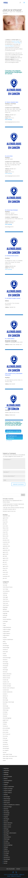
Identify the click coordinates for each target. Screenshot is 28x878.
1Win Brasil (5, 583)
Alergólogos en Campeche (12, 437)
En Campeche (9, 440)
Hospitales (5, 667)
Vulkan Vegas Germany (7, 758)
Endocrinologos (7, 798)
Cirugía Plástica (6, 635)
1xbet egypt (5, 597)
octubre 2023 (5, 530)
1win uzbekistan (6, 591)
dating (4, 641)
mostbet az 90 (6, 681)
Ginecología (5, 661)
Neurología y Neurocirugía (8, 702)
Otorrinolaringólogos (8, 845)
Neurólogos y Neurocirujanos (10, 833)
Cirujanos (5, 637)
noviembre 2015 (6, 576)
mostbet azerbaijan (7, 685)
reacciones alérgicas (9, 45)
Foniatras (5, 655)
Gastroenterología (6, 657)
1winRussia (5, 593)
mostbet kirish (6, 689)
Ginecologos (6, 810)
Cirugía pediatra (6, 631)
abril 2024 (5, 524)
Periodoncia (5, 726)
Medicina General (6, 675)
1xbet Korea (5, 599)
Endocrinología (6, 647)
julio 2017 (5, 562)
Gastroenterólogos (8, 806)
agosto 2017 (5, 560)
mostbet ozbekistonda (7, 692)
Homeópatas (6, 814)
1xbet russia (5, 603)
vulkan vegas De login (7, 754)
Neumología (5, 700)
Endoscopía (5, 651)
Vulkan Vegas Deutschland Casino (10, 756)
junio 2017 (5, 564)
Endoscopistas (7, 802)
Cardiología (5, 621)
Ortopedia (5, 716)
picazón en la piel (15, 41)
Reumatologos (7, 859)
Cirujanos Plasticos (8, 792)
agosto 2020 (5, 554)
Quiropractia (5, 744)
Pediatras (5, 724)
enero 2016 (5, 574)
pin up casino (5, 732)
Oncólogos (5, 712)
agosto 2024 (5, 518)
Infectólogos (6, 818)
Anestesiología (6, 611)
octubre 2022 (5, 544)
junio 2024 (5, 520)
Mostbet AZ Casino (7, 683)
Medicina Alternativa (7, 673)
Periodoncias (6, 851)
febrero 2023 (5, 536)
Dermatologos (7, 796)
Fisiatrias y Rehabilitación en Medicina (12, 804)
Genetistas (6, 808)
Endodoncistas (7, 800)
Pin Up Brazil (5, 730)
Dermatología (6, 645)
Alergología (18, 11)
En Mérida (7, 433)
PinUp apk (5, 738)
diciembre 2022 (6, 540)
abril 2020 (5, 556)
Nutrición (5, 704)
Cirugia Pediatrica (6, 633)
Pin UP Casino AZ (6, 734)
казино (4, 760)
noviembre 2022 (6, 542)
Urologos (6, 861)
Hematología (5, 663)
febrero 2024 (5, 528)
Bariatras (6, 778)
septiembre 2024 (6, 516)
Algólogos (5, 609)
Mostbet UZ (5, 695)
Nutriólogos (6, 835)
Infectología (5, 669)
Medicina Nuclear (6, 677)
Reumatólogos (6, 748)
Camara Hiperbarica (8, 780)
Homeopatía (5, 665)
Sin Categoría (5, 750)
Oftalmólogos (7, 839)
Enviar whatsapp (8, 119)
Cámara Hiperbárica (7, 619)
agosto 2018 (5, 558)
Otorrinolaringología (7, 718)
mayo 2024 (5, 522)
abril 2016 (5, 570)
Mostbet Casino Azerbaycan (9, 687)
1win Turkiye (5, 589)
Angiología (5, 613)
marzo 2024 (5, 526)
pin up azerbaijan (6, 728)
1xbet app (5, 595)
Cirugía (4, 625)
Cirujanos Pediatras (8, 790)
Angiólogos (6, 772)
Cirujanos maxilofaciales (8, 639)
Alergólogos (6, 768)
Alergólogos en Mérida (13, 431)
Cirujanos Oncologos (8, 788)
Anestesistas (6, 770)
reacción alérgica (17, 42)
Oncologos (6, 841)
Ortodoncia (5, 714)
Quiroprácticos (7, 857)
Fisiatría (4, 653)
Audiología (5, 615)
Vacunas (4, 752)
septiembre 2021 (6, 550)
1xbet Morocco (6, 601)
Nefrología (5, 698)
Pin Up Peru (5, 736)
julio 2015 (5, 578)
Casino (4, 623)
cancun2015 (6, 11)
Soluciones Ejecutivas (13, 874)
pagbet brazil (5, 720)
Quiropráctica (5, 746)
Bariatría (4, 617)
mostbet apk (5, 679)
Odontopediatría (6, 708)
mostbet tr (5, 694)
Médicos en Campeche (16, 876)
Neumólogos (6, 831)
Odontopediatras (7, 837)
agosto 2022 (5, 548)
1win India (5, 585)
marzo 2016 (5, 572)
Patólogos (5, 722)
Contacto (18, 868)
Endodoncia (5, 649)
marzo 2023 (5, 534)
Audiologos (6, 774)
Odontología (5, 706)
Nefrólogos (6, 829)
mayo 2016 (5, 568)
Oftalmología (5, 710)
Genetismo (5, 659)
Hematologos (7, 812)
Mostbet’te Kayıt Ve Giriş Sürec (9, 511)
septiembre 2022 (6, 546)
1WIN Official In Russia (7, 587)
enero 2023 (5, 538)
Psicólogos (5, 742)
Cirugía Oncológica (7, 629)
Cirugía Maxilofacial (7, 627)
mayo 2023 (5, 532)
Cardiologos (6, 782)
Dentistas (5, 643)
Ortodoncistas (7, 843)
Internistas (5, 671)
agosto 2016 (5, 566)
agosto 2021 (5, 552)
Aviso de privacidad (8, 776)
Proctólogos (5, 740)
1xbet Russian (6, 605)
